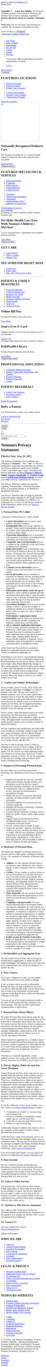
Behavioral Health (13, 181)
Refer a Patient (12, 43)
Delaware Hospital (13, 83)
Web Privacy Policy (14, 1290)
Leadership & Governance (16, 1254)
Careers (9, 50)
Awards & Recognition (15, 1249)
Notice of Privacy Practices (17, 1283)
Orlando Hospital (13, 86)
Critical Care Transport (15, 392)
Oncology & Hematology (16, 197)
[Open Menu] (2, 431)
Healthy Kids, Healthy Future (18, 1310)
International (11, 45)
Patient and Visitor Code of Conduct (20, 1274)
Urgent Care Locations (15, 92)
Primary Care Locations (15, 88)
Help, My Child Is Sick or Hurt (18, 273)
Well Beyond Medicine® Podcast (19, 1308)
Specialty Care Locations (16, 95)
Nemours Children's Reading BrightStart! (22, 1303)
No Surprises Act (13, 1276)
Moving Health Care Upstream (18, 1312)
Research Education (14, 379)
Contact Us (10, 1321)
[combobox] (13, 436)
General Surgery (12, 190)
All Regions (20, 32)
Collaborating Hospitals (15, 97)
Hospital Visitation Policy (16, 1271)
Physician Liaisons (13, 394)
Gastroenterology (13, 188)
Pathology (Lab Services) (16, 203)
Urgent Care (11, 268)
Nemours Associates (14, 1333)
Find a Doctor (11, 253)
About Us (10, 1244)
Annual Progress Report (16, 1247)
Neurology (10, 194)
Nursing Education (13, 377)
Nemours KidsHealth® (15, 1305)
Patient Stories (12, 301)
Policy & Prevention (14, 1258)
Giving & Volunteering (15, 292)
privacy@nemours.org (24, 1107)
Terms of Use (11, 1288)
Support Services (13, 306)
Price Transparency (14, 1285)
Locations (10, 1256)
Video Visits (11, 271)
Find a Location (12, 255)
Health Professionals (14, 1326)
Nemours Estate (37, 475)
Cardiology (10, 183)
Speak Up (10, 304)
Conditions (10, 1319)
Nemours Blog (12, 1301)
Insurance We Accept (14, 294)
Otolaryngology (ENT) (15, 201)
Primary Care (11, 257)
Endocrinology (12, 185)
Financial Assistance (14, 290)
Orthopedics (11, 199)
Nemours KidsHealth (17, 475)
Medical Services (13, 1331)
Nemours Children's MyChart (18, 299)
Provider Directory (13, 1261)
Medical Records (13, 297)
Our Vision (10, 41)
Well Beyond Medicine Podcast (20, 477)
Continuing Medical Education (18, 370)
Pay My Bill (11, 48)
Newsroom (10, 1335)
